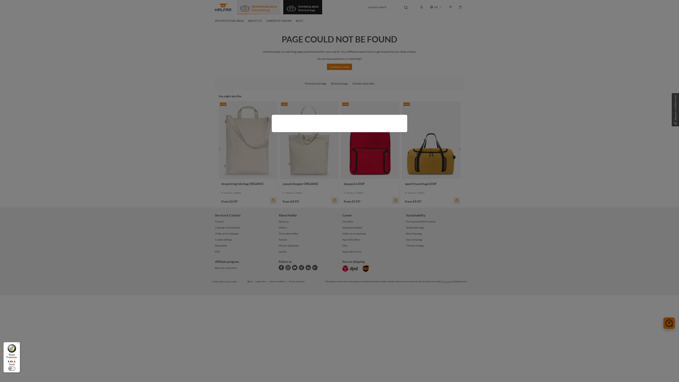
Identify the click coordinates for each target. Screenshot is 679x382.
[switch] (11, 368)
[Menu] (18, 344)
